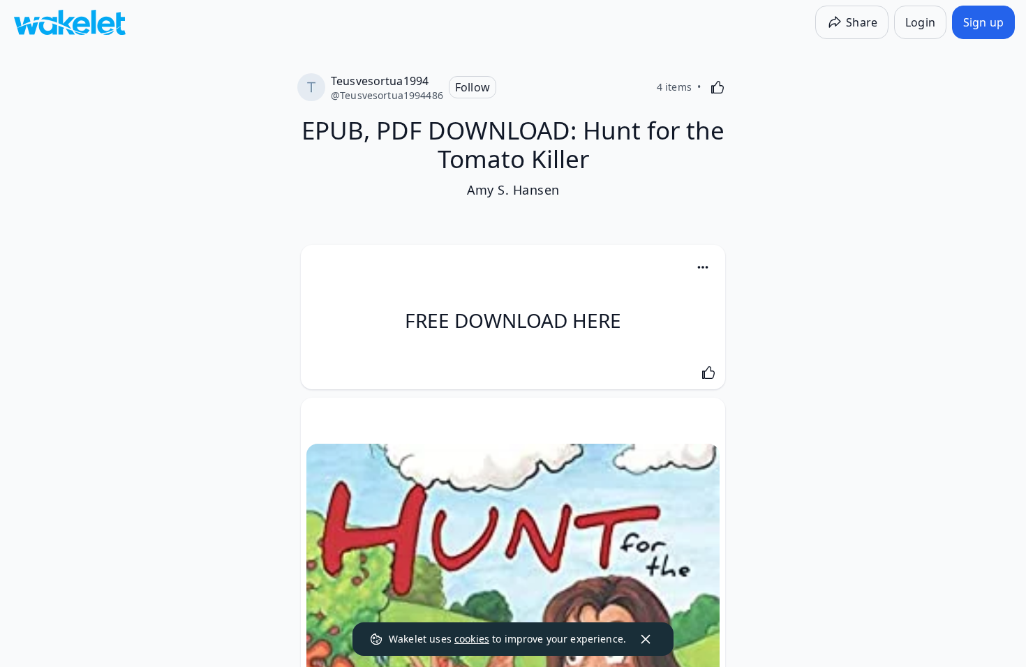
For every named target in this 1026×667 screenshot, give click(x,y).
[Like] (717, 87)
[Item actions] (703, 267)
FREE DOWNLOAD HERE (513, 320)
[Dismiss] (645, 639)
